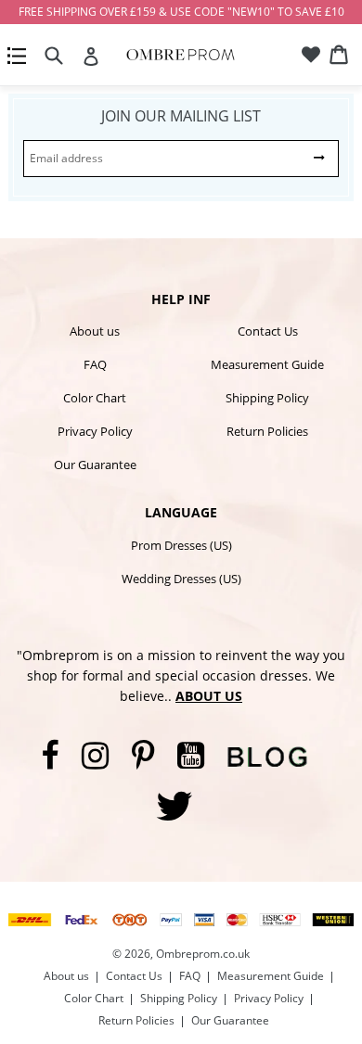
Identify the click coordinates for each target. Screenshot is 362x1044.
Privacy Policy (95, 431)
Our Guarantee (95, 464)
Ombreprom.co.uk (203, 953)
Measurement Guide (267, 364)
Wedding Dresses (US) (181, 578)
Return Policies (267, 431)
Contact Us (268, 331)
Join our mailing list (181, 115)
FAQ (95, 364)
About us (95, 331)
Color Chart (94, 397)
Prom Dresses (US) (181, 545)
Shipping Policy (267, 397)
